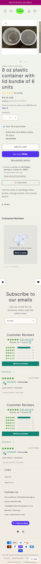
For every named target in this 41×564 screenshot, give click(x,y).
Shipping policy (29, 562)
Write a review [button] (20, 363)
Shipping (5, 101)
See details (11, 139)
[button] (5, 11)
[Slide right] (25, 61)
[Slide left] (15, 61)
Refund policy (17, 558)
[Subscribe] (33, 321)
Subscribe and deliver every (20, 132)
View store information (15, 176)
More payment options (20, 160)
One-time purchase (15, 126)
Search (8, 477)
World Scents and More (18, 555)
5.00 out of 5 (27, 339)
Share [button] (7, 204)
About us (9, 482)
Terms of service (14, 562)
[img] (8, 378)
